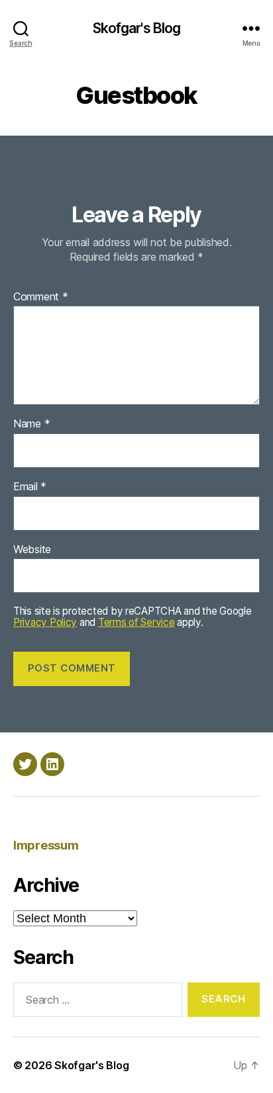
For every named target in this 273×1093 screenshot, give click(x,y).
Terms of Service (136, 622)
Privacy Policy (45, 622)
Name (31, 424)
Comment (40, 297)
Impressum (46, 845)
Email (29, 487)
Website (32, 550)
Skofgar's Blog (137, 28)
